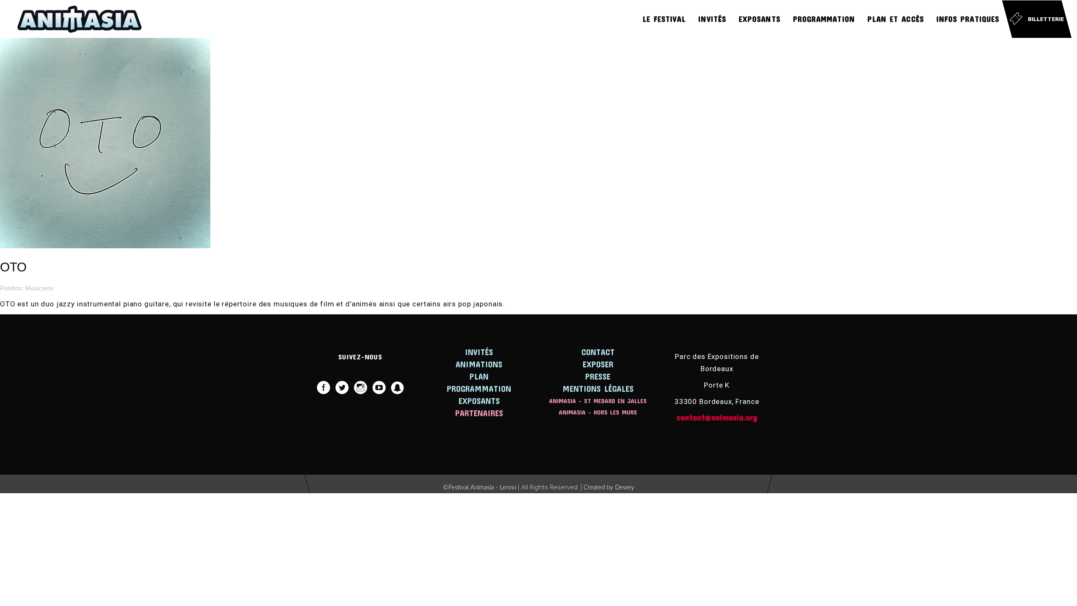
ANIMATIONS (479, 364)
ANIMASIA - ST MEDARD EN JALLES (598, 400)
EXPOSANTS (479, 401)
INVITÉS (479, 352)
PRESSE (597, 376)
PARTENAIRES (479, 413)
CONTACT (598, 352)
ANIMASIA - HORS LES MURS (598, 412)
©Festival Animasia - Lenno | (482, 487)
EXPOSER (598, 364)
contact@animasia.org (716, 417)
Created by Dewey (609, 487)
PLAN (479, 376)
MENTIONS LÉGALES (598, 388)
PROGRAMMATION (479, 388)
